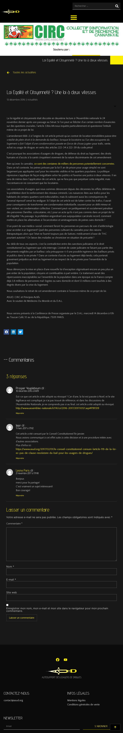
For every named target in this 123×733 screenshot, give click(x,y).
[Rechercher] (116, 6)
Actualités (32, 99)
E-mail (11, 579)
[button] (74, 17)
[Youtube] (65, 659)
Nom (10, 566)
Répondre (20, 413)
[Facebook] (57, 659)
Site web (11, 592)
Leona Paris (23, 470)
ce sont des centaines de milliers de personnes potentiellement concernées (74, 163)
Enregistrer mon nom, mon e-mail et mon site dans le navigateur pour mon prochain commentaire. (57, 609)
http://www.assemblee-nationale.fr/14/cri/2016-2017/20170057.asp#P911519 (57, 408)
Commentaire (14, 523)
